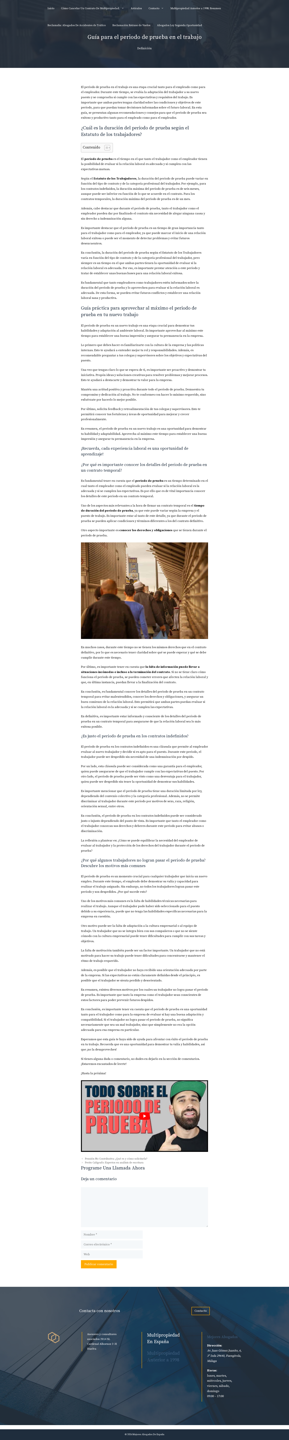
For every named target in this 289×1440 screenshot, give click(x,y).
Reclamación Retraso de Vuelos (131, 25)
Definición (144, 48)
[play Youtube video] (144, 1116)
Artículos (136, 8)
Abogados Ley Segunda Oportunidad (179, 25)
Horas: (212, 1370)
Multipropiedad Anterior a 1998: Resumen (195, 8)
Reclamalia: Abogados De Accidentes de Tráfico (76, 25)
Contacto (154, 8)
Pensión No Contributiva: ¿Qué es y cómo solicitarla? (116, 1158)
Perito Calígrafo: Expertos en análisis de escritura (114, 1162)
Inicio (50, 8)
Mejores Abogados (222, 1337)
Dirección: (214, 1345)
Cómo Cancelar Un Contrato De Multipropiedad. (90, 8)
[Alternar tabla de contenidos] (105, 148)
